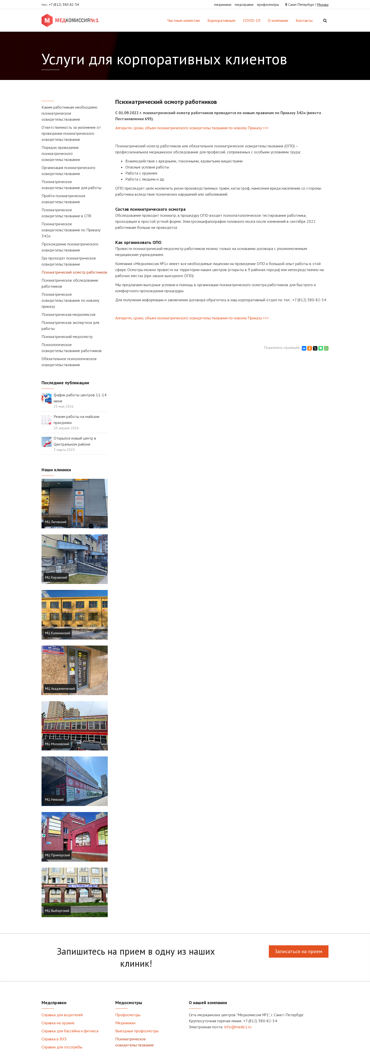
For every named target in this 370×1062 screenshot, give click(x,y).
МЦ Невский (54, 799)
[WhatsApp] (326, 348)
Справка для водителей (62, 1014)
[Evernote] (320, 348)
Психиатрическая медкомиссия (68, 314)
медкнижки (222, 4)
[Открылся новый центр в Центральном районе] (47, 441)
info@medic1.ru (237, 1026)
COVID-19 (251, 20)
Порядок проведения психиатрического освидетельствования (61, 153)
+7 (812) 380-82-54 (64, 4)
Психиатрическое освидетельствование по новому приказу (70, 300)
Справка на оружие (58, 1022)
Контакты (304, 20)
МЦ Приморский (57, 855)
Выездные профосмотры (137, 1030)
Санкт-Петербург (301, 4)
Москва (322, 4)
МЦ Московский (57, 744)
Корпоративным (221, 20)
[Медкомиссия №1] (71, 20)
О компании (278, 20)
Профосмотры (127, 1014)
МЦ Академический (60, 688)
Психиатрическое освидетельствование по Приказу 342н (71, 229)
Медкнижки (125, 1022)
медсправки (244, 4)
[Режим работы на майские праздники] (47, 419)
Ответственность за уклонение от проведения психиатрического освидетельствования (71, 133)
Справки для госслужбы (62, 1046)
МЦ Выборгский (57, 910)
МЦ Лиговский (55, 522)
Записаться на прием (298, 951)
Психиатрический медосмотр (67, 336)
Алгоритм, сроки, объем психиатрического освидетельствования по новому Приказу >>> (192, 127)
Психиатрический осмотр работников (74, 272)
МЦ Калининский (57, 633)
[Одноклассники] (309, 348)
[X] (315, 348)
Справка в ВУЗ (54, 1038)
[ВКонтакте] (304, 348)
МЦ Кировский (56, 577)
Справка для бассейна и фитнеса (70, 1030)
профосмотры (268, 4)
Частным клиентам (183, 20)
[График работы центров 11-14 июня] (47, 398)
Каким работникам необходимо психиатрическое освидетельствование (69, 113)
